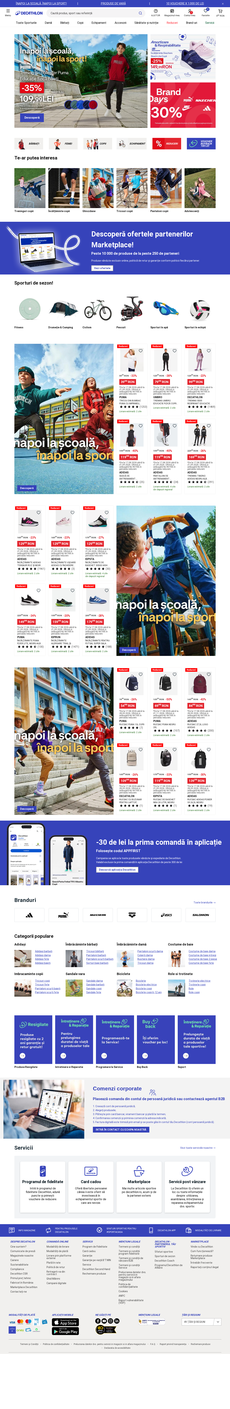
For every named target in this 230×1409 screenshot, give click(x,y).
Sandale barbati (95, 984)
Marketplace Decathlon (23, 1287)
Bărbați (64, 22)
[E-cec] (12, 1331)
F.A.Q (152, 1344)
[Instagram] (110, 1321)
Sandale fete (93, 992)
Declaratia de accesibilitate (117, 1348)
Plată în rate (54, 1262)
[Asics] (166, 915)
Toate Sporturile (26, 22)
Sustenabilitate (19, 1264)
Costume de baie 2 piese (203, 959)
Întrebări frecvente (201, 1262)
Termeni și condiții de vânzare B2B (131, 1259)
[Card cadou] (44, 1322)
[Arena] (132, 915)
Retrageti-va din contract (56, 1272)
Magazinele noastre (21, 1255)
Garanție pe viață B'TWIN (96, 1260)
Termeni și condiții (129, 1246)
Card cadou (89, 1251)
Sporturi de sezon (165, 1256)
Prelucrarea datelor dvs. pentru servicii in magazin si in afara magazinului (132, 1276)
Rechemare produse (94, 1273)
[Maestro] (28, 1322)
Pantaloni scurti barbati (99, 959)
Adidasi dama (43, 955)
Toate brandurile (203, 902)
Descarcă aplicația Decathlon (117, 869)
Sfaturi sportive (164, 1251)
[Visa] (12, 1321)
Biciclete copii (144, 988)
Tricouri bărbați (95, 951)
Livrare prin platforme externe (59, 1256)
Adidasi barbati (43, 951)
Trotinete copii (197, 984)
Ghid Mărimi (53, 1278)
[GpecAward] (106, 1333)
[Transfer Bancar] (36, 1323)
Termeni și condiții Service (129, 1266)
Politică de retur (56, 1267)
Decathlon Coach (164, 1260)
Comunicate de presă (22, 1251)
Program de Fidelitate (94, 1246)
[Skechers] (98, 915)
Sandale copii (94, 988)
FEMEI (68, 143)
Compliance (17, 1269)
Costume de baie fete (201, 963)
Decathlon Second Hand (96, 1269)
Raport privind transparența (173, 1344)
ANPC (122, 1296)
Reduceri (172, 22)
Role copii (194, 992)
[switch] (140, 350)
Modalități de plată (57, 1251)
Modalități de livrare (58, 1246)
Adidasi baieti (42, 963)
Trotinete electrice (199, 980)
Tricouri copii (42, 980)
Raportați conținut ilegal (204, 1267)
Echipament (98, 22)
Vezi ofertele (102, 268)
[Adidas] (29, 915)
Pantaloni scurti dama (150, 951)
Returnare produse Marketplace (201, 1256)
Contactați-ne (18, 1291)
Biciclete (141, 980)
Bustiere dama (146, 959)
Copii (80, 22)
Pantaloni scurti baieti (47, 988)
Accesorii (120, 22)
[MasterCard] (20, 1322)
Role (191, 988)
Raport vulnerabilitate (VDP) (131, 1301)
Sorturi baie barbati (97, 963)
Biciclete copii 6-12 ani (149, 992)
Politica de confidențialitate (128, 1285)
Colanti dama (145, 955)
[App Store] (65, 1324)
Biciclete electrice (146, 984)
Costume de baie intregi (202, 955)
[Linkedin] (116, 1321)
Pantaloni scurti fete (47, 992)
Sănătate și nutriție (146, 22)
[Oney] (20, 1330)
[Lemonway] (36, 1330)
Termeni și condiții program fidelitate (129, 1252)
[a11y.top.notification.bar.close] (223, 3)
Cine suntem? (18, 1246)
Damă (48, 22)
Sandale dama (94, 980)
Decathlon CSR (19, 1273)
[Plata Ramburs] (28, 1330)
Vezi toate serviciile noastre (196, 1147)
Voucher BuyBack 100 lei (206, 143)
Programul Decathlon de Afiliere (169, 1266)
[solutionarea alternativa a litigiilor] (151, 1323)
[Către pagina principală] (29, 13)
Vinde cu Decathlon (202, 1246)
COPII (103, 143)
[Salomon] (201, 915)
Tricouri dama (145, 963)
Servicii (209, 22)
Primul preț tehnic (20, 1278)
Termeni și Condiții (29, 1344)
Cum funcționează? (202, 1251)
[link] (32, 117)
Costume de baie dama (202, 951)
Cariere (14, 1260)
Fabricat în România (21, 1282)
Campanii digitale (56, 1283)
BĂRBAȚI (34, 143)
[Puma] (64, 915)
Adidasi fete (42, 959)
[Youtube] (104, 1321)
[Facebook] (98, 1321)
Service (86, 1264)
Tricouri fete (42, 984)
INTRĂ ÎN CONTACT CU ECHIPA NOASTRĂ (121, 1129)
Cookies (123, 1291)
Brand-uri (191, 22)
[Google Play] (65, 1333)
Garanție (87, 1255)
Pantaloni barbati (96, 955)
